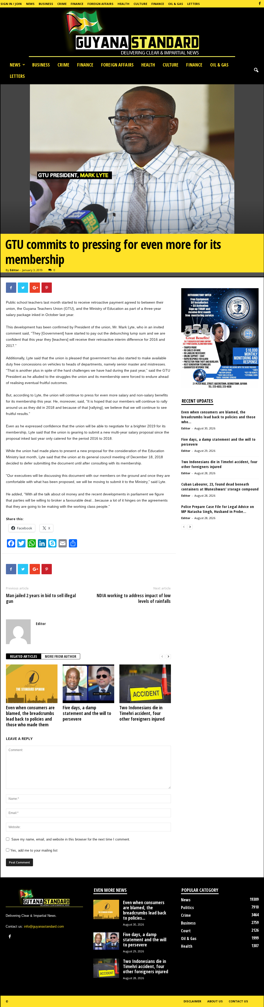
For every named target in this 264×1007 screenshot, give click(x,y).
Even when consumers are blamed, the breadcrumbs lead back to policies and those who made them (30, 716)
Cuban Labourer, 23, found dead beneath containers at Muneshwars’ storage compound (220, 486)
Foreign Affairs (100, 4)
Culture (140, 4)
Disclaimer (192, 1001)
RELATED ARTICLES (23, 656)
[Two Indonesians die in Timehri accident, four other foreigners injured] (145, 683)
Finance (77, 4)
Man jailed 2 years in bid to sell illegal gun (41, 598)
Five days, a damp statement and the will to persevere (87, 713)
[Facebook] (260, 3)
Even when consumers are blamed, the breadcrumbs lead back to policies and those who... (218, 416)
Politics (187, 907)
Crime (62, 4)
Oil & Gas (175, 4)
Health (123, 4)
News (30, 4)
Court (186, 931)
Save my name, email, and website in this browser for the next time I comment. (70, 839)
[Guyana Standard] (132, 33)
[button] (256, 70)
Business (46, 4)
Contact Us (238, 1001)
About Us (215, 1001)
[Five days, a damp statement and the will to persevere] (88, 683)
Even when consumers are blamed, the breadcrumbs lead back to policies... (144, 910)
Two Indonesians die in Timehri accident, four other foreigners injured (141, 713)
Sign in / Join (11, 4)
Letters (193, 4)
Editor (14, 270)
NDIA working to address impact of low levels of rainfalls (134, 598)
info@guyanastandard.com (44, 926)
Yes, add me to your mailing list (33, 850)
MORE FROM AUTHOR (60, 656)
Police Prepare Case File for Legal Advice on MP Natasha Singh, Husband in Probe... (217, 509)
